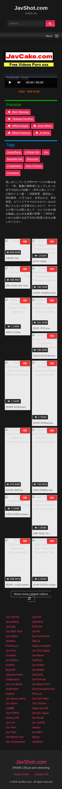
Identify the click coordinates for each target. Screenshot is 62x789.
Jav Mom (11, 655)
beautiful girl (14, 159)
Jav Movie (38, 655)
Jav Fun (10, 722)
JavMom (11, 641)
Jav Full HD (13, 617)
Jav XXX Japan (41, 650)
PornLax (37, 693)
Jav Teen (11, 727)
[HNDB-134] (12, 258)
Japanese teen (14, 674)
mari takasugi (20, 112)
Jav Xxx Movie (14, 684)
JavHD (36, 631)
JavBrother (12, 689)
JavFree (36, 617)
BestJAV (11, 669)
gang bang (14, 152)
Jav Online (12, 636)
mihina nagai (20, 125)
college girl (32, 152)
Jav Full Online (41, 636)
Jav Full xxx (39, 679)
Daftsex (10, 693)
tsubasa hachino (22, 118)
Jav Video (11, 703)
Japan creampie (41, 645)
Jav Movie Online (16, 698)
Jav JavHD (38, 722)
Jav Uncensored (15, 741)
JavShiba (37, 674)
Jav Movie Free (15, 737)
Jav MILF (37, 732)
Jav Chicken (39, 703)
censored (13, 173)
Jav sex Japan (40, 713)
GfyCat (36, 641)
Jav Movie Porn (41, 684)
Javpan (36, 727)
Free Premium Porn (43, 689)
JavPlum (37, 660)
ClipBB (10, 708)
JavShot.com (31, 8)
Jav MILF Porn (14, 631)
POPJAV (37, 626)
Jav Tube (11, 732)
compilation (14, 166)
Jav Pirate (38, 717)
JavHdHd (37, 621)
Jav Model (38, 669)
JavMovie (37, 741)
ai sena (44, 132)
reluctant (32, 159)
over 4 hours (33, 166)
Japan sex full (40, 708)
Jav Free (11, 650)
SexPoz (10, 665)
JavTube (11, 626)
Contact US (41, 774)
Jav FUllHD (12, 713)
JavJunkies (12, 621)
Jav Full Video (40, 698)
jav (46, 152)
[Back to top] (50, 779)
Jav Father (38, 665)
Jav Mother (12, 660)
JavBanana (12, 679)
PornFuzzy (12, 645)
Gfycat (35, 737)
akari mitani (44, 125)
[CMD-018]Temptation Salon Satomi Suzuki (17, 516)
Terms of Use (21, 774)
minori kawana (21, 132)
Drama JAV (12, 717)
